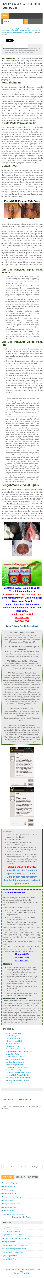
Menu (5, 15)
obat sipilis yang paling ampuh (12, 1197)
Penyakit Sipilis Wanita (9, 1228)
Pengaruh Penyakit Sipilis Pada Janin (19, 1049)
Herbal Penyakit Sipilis (14, 1033)
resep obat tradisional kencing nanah (18, 1078)
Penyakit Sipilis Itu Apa (14, 1070)
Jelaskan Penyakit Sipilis (14, 1036)
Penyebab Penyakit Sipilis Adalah (13, 1214)
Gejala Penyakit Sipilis (9, 1256)
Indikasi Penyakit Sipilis (14, 1041)
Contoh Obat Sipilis (12, 1054)
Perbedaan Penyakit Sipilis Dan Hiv (18, 1072)
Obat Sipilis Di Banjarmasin (15, 1059)
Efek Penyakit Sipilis (13, 1046)
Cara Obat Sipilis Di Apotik (15, 1057)
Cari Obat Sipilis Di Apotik (10, 1231)
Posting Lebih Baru (9, 1167)
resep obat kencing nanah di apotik (13, 1249)
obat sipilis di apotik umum (10, 1204)
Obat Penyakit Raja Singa (22, 50)
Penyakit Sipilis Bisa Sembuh (11, 1235)
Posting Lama (36, 1167)
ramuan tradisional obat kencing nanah (19, 1083)
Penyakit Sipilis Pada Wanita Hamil (18, 1075)
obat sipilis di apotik (8, 1186)
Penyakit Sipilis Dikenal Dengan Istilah (19, 1051)
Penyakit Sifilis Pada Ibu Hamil (17, 1067)
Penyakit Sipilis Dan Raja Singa (12, 1252)
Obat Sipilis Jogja (7, 1190)
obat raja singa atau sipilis (26, 52)
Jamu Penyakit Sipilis (13, 1038)
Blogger (28, 1217)
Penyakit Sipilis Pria (8, 1259)
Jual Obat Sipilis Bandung (15, 1062)
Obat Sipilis (26, 1273)
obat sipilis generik (8, 1200)
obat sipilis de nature (8, 1193)
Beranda (24, 1167)
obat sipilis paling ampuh (10, 1183)
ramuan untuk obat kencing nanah (17, 1080)
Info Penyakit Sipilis (13, 1044)
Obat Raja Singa (13, 52)
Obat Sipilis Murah (8, 1211)
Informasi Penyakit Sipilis (15, 1065)
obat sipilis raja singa (8, 1207)
